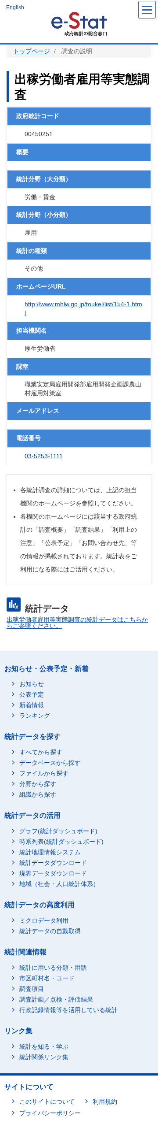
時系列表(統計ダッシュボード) (61, 841)
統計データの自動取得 (50, 931)
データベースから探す (50, 763)
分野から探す (37, 784)
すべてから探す (40, 752)
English (15, 7)
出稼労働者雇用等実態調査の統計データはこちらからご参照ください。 (77, 622)
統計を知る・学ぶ (43, 1046)
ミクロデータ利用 (43, 920)
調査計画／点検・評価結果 (56, 999)
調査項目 (31, 989)
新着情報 (31, 705)
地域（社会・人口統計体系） (59, 884)
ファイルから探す (43, 773)
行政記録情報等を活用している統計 (68, 1010)
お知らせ (31, 684)
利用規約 (105, 1101)
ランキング (34, 715)
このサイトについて (47, 1101)
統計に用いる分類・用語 (53, 967)
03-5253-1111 (44, 456)
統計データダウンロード (53, 863)
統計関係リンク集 (43, 1057)
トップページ (31, 51)
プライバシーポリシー (50, 1113)
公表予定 (31, 694)
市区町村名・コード (47, 978)
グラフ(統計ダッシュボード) (58, 831)
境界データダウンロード (53, 873)
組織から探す (37, 794)
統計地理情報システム (50, 852)
